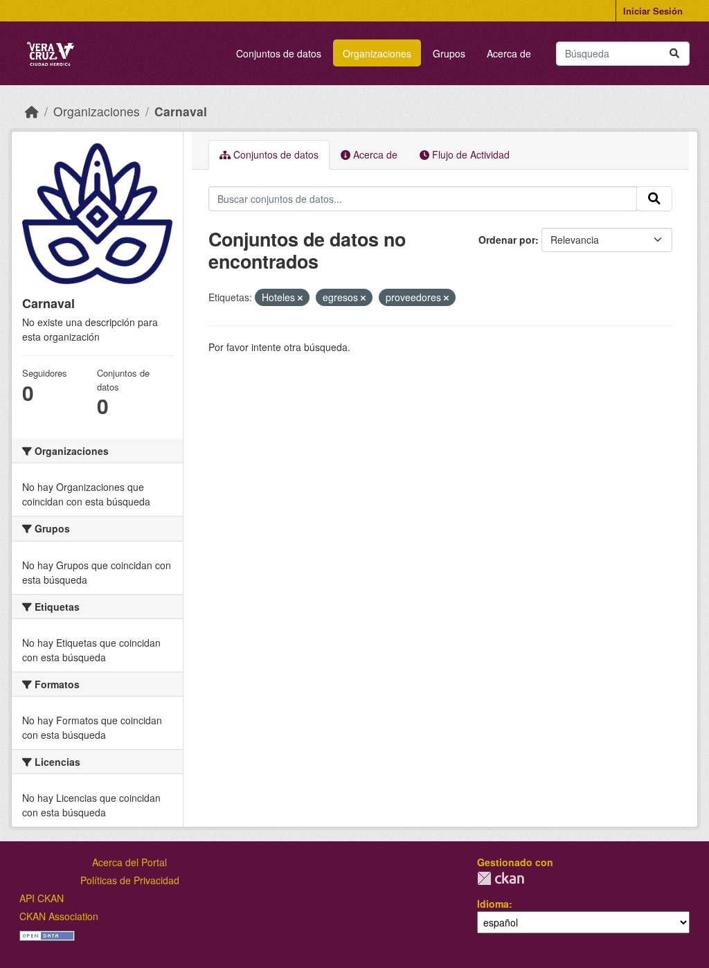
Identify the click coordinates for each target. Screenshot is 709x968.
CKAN (500, 878)
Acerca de (509, 53)
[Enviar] (674, 54)
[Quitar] (300, 297)
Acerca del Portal (129, 862)
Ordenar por (506, 240)
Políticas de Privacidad (129, 880)
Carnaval (180, 111)
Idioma (493, 904)
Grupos (449, 53)
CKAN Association (58, 916)
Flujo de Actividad (469, 154)
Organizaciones (377, 53)
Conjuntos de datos (278, 53)
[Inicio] (32, 111)
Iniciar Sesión (653, 10)
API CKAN (41, 898)
